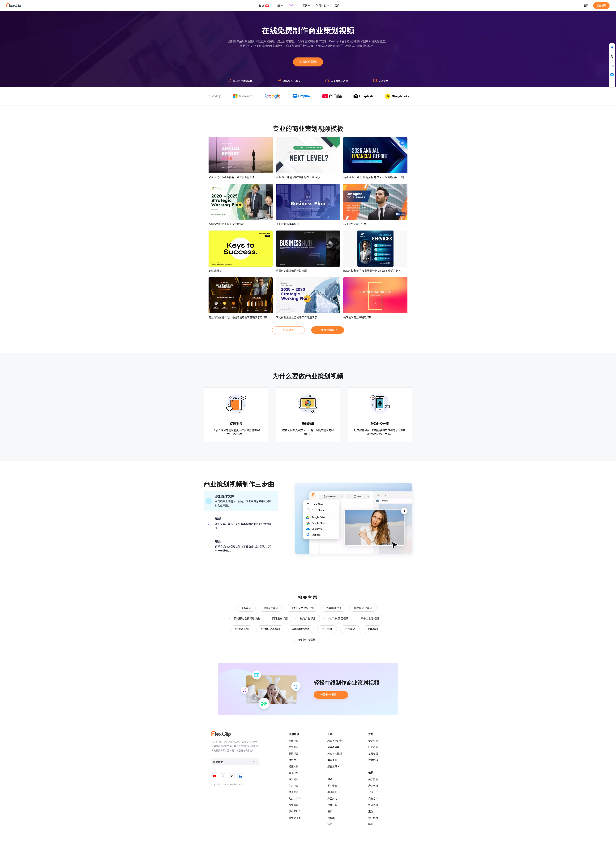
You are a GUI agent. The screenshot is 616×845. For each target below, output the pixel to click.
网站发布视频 (280, 618)
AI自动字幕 (333, 747)
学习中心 (321, 5)
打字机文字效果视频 (302, 608)
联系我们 (373, 747)
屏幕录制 (332, 760)
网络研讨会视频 (363, 608)
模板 (261, 5)
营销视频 (293, 747)
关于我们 (373, 779)
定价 (337, 5)
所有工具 (332, 766)
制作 (278, 5)
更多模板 (288, 330)
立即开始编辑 (326, 330)
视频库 (331, 817)
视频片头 (293, 766)
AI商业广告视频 (306, 639)
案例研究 (332, 792)
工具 (305, 5)
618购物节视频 (300, 629)
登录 (586, 5)
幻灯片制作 (295, 798)
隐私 (370, 824)
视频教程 (373, 760)
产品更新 (373, 785)
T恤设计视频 (271, 608)
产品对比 (332, 798)
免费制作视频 (308, 62)
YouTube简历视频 (338, 618)
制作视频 (601, 5)
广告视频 (350, 629)
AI (293, 5)
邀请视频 (293, 792)
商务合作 (373, 798)
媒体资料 (373, 805)
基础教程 (373, 753)
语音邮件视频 (334, 608)
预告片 (292, 760)
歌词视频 (293, 779)
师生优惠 (373, 817)
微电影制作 (295, 811)
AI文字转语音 (334, 740)
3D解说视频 (242, 629)
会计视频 (327, 629)
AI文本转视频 (334, 753)
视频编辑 (293, 805)
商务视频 (246, 608)
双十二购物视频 (370, 618)
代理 (370, 792)
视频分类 (332, 805)
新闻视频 (293, 753)
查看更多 (293, 817)
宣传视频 (293, 740)
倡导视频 (373, 629)
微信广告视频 (308, 618)
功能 (329, 824)
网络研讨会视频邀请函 (247, 618)
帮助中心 (373, 740)
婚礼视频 (293, 772)
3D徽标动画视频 (270, 629)
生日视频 (293, 785)
